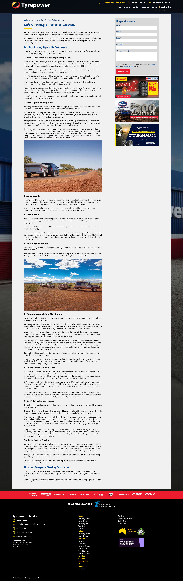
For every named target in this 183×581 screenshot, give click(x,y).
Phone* (118, 32)
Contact (155, 7)
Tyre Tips (81, 529)
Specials (145, 7)
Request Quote (123, 71)
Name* (118, 25)
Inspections (81, 544)
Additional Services (84, 553)
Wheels (127, 7)
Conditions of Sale (36, 578)
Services (136, 7)
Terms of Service (128, 67)
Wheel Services (83, 551)
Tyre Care (81, 526)
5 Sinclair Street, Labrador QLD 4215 (30, 524)
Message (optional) (122, 51)
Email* (118, 38)
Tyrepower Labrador (113, 2)
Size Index (121, 516)
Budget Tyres (122, 521)
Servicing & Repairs (84, 546)
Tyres (119, 7)
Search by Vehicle (84, 519)
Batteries (81, 541)
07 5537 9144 (138, 2)
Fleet (155, 11)
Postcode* (119, 44)
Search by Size (83, 521)
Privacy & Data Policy (24, 578)
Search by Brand (83, 524)
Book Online (166, 7)
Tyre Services (82, 549)
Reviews (167, 11)
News (161, 11)
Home (28, 20)
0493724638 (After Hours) (24, 532)
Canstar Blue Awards (125, 519)
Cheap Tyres (122, 524)
